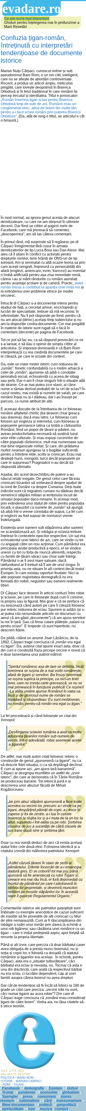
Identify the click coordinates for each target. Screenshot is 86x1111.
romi (7, 1084)
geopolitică (66, 1105)
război (72, 1088)
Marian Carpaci (29, 1081)
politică (45, 1105)
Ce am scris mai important (26, 18)
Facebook (10, 1088)
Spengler (10, 1096)
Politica (7, 1077)
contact (61, 1109)
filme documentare (18, 1105)
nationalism (29, 1101)
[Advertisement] (43, 169)
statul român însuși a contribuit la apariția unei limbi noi (42, 285)
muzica (46, 1109)
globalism (70, 1092)
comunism (46, 1096)
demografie (34, 1088)
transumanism (68, 1101)
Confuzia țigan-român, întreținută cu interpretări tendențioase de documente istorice (41, 49)
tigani (19, 1084)
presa (28, 1096)
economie (48, 1092)
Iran (31, 1109)
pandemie (26, 1092)
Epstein (55, 1088)
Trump (7, 1092)
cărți (48, 1101)
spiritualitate (12, 1109)
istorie (7, 1081)
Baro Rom (25, 1077)
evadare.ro (31, 8)
